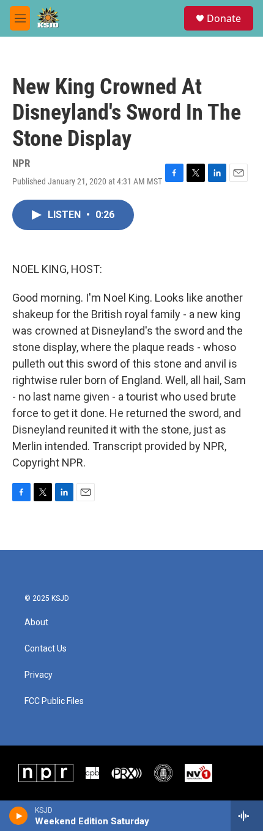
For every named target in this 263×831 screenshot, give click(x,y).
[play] (18, 816)
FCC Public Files (54, 701)
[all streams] (247, 815)
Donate (224, 18)
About (36, 622)
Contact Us (45, 648)
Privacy (38, 675)
